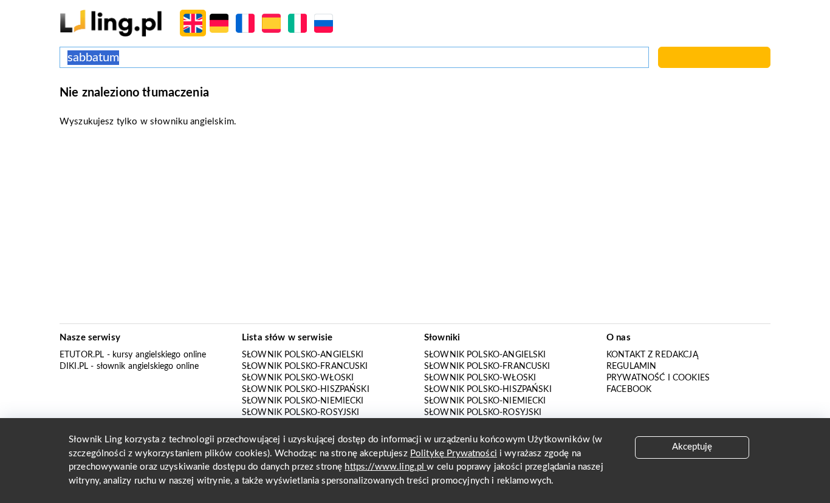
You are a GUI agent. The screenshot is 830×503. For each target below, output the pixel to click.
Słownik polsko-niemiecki (303, 401)
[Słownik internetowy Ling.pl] (111, 22)
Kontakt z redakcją (652, 355)
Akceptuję (692, 446)
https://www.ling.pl (386, 466)
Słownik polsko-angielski (303, 355)
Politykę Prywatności (453, 453)
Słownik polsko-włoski (298, 378)
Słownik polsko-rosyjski (300, 412)
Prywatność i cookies (658, 378)
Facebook (628, 389)
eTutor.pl (82, 355)
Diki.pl (74, 366)
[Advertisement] (415, 229)
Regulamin (631, 366)
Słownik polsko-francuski (305, 366)
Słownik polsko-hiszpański (305, 389)
